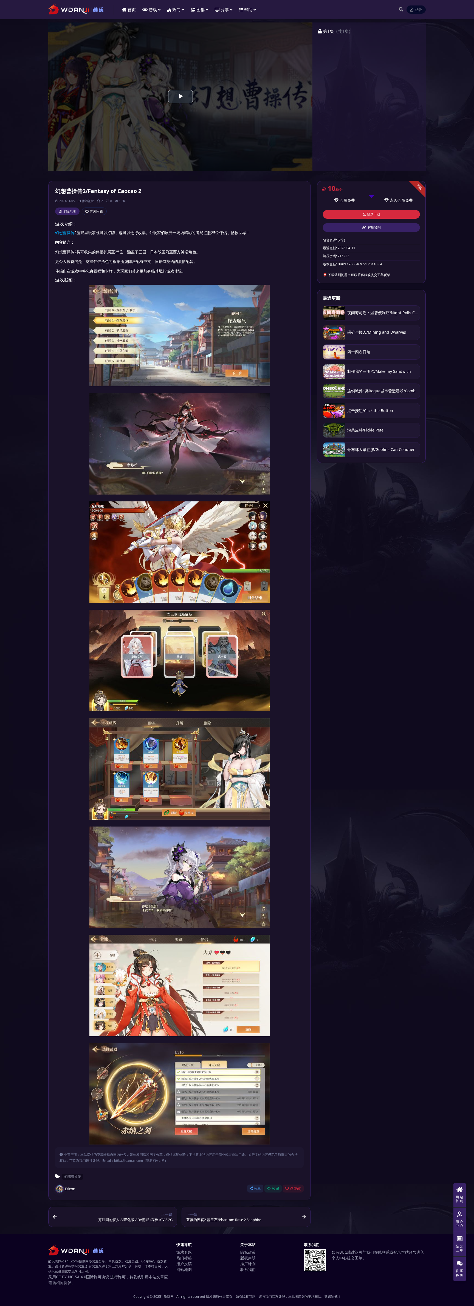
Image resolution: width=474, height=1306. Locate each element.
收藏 (275, 1188)
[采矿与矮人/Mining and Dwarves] (334, 332)
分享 (257, 1188)
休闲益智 (88, 201)
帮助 (248, 9)
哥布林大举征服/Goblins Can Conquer (381, 449)
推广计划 (248, 1263)
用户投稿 (184, 1263)
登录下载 (373, 214)
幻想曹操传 (64, 232)
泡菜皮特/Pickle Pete (365, 430)
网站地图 (184, 1269)
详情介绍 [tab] (69, 211)
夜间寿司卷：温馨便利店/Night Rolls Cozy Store (389, 312)
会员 (343, 200)
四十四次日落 (358, 351)
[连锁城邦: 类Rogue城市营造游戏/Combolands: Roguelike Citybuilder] (334, 391)
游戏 (153, 9)
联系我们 (248, 1269)
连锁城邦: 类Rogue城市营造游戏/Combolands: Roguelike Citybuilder (408, 390)
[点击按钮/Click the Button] (334, 410)
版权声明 (248, 1257)
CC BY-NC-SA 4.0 (71, 1276)
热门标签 (184, 1257)
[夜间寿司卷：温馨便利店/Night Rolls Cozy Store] (334, 313)
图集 (200, 9)
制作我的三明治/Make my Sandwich (379, 371)
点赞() (295, 1188)
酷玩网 (169, 1296)
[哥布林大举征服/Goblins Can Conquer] (334, 449)
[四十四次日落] (334, 352)
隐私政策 (248, 1252)
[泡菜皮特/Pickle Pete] (334, 430)
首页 (132, 9)
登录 (418, 10)
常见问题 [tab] (96, 211)
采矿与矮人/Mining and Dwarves (376, 332)
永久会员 (397, 200)
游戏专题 (184, 1252)
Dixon (70, 1188)
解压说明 (374, 227)
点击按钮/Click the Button (370, 410)
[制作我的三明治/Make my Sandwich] (334, 371)
